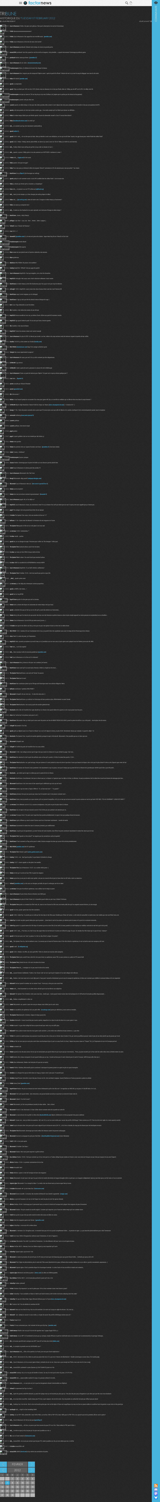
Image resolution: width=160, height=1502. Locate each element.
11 (27, 1483)
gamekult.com (18, 389)
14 (7, 1487)
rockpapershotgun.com (34, 478)
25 (27, 1491)
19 (32, 1487)
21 (7, 1491)
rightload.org (39, 189)
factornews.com (39, 1188)
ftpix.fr (22, 173)
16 (17, 1487)
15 (12, 1487)
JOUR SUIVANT (144, 21)
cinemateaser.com (22, 347)
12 (32, 1483)
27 (2, 1495)
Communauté (156, 740)
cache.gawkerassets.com (35, 852)
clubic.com (56, 1341)
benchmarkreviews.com (20, 121)
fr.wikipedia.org (22, 946)
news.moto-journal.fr (27, 415)
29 (12, 1495)
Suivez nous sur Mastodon (156, 1493)
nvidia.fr (16, 131)
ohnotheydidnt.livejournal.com (50, 1136)
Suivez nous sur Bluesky (156, 1497)
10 (22, 1483)
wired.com (24, 1451)
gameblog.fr (38, 1420)
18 (27, 1487)
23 (17, 1491)
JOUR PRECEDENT (8, 21)
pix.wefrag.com (22, 199)
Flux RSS (156, 1485)
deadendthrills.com (45, 1115)
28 (7, 1495)
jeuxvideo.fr (33, 57)
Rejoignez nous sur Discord (156, 1489)
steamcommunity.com (34, 63)
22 (12, 1491)
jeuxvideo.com (20, 236)
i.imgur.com (63, 1194)
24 (22, 1491)
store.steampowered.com (56, 405)
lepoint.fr (20, 378)
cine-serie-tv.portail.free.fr (40, 484)
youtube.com (48, 36)
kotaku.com (38, 342)
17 (22, 1487)
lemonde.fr (43, 494)
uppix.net (21, 157)
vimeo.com (38, 1273)
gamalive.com (25, 1083)
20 (2, 1491)
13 (2, 1487)
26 (32, 1491)
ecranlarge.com (45, 1010)
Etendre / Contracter (156, 1481)
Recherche (127, 3)
